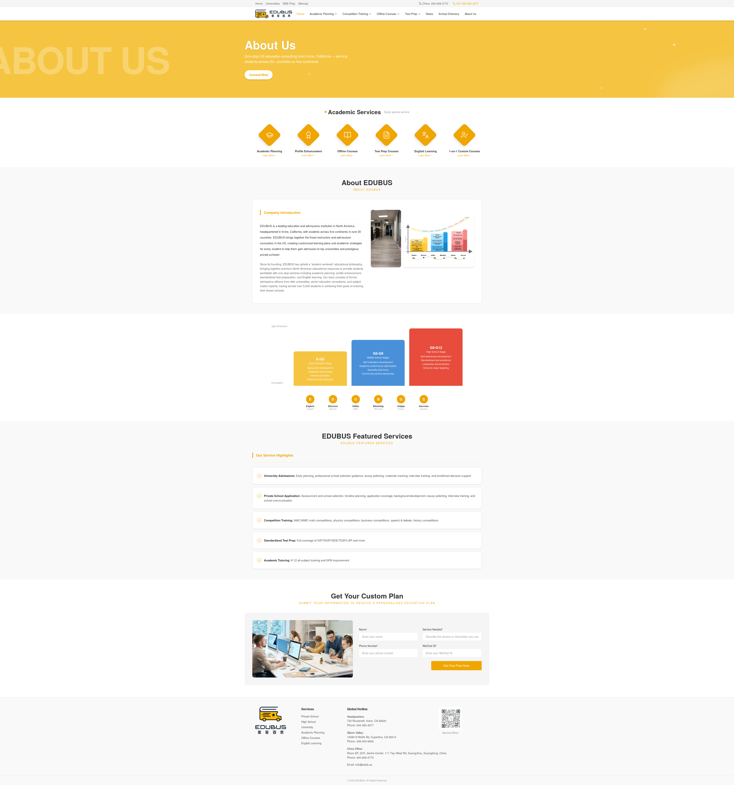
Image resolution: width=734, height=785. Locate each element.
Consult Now (258, 74)
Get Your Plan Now (456, 665)
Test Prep (411, 14)
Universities (273, 3)
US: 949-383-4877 (467, 3)
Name (363, 629)
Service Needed (433, 629)
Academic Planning (322, 14)
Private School (310, 716)
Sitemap (303, 3)
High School (308, 722)
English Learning (311, 743)
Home (259, 3)
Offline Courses (386, 14)
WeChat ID (430, 646)
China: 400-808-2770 (435, 3)
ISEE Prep (289, 3)
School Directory (448, 14)
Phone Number (368, 646)
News (429, 14)
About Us (470, 14)
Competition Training (355, 14)
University (307, 727)
